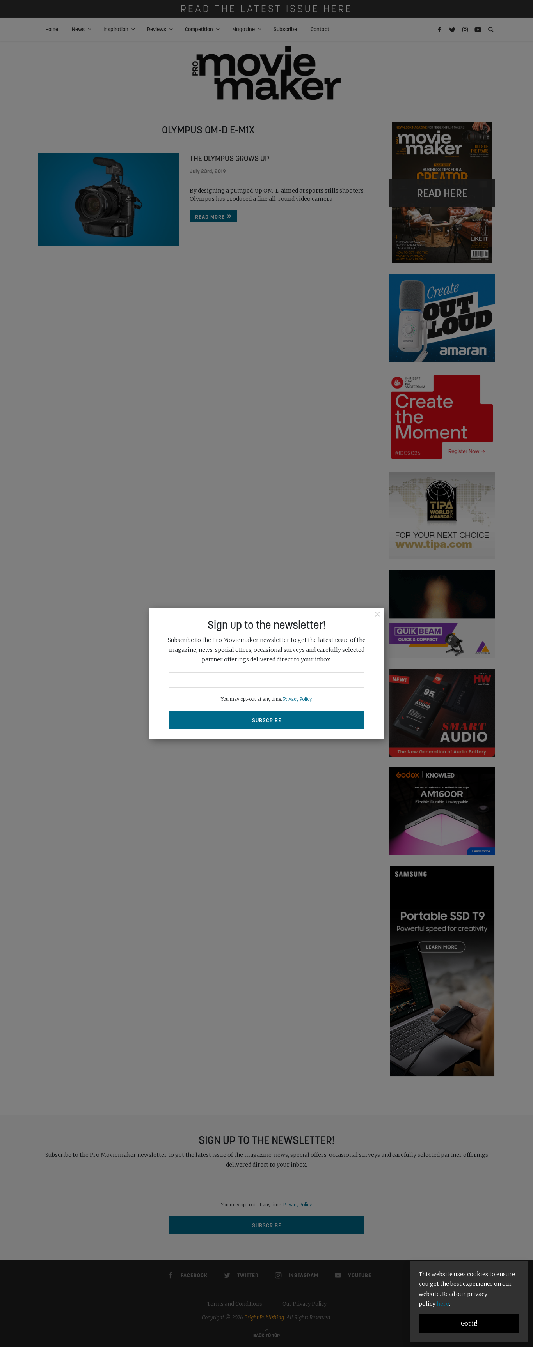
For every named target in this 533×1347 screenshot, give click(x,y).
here (443, 1303)
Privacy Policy (297, 699)
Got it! (469, 1323)
